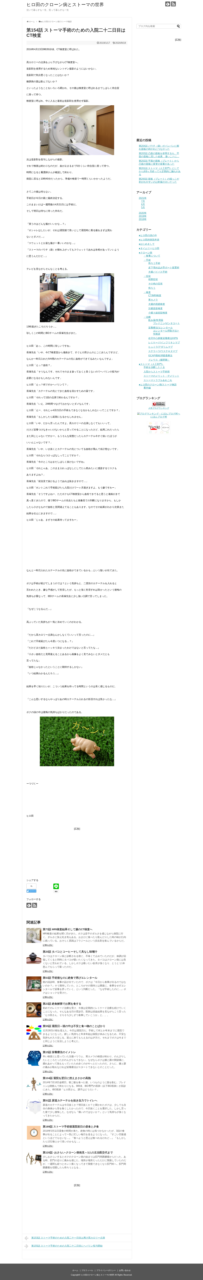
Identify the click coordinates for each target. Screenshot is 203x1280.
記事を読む (48, 945)
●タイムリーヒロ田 (149, 248)
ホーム (75, 1270)
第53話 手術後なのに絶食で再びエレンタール (70, 977)
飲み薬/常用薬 (155, 320)
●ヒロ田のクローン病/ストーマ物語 (158, 384)
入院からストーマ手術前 (157, 371)
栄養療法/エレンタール (160, 327)
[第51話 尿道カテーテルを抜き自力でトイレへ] (33, 1106)
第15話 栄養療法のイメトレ (59, 1052)
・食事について (152, 256)
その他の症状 (155, 283)
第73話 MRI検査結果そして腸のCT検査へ (67, 929)
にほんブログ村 (158, 417)
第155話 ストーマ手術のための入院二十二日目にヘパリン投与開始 (67, 1246)
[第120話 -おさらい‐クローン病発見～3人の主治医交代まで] (33, 1158)
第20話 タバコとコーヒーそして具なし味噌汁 (70, 951)
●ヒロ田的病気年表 (149, 239)
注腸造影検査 (155, 308)
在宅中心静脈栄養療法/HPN (163, 338)
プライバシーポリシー (106, 1270)
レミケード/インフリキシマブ (164, 342)
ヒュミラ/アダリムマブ (160, 347)
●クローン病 (145, 252)
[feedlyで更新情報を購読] (167, 3)
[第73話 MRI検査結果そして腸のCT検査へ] (33, 935)
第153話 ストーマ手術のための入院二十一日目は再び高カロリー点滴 (68, 1237)
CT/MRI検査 (154, 295)
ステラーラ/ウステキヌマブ (162, 351)
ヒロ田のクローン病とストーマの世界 (65, 4)
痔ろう (151, 288)
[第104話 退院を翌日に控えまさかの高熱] (33, 1084)
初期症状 (153, 279)
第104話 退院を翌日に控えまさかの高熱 (67, 1078)
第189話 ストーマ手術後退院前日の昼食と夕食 (71, 1126)
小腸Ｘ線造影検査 (157, 312)
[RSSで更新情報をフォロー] (173, 3)
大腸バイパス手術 (157, 272)
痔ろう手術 (154, 263)
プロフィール (87, 1270)
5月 (143, 207)
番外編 (147, 387)
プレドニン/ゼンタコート (166, 323)
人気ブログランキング (158, 408)
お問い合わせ (125, 1270)
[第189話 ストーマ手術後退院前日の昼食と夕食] (33, 1132)
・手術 (147, 260)
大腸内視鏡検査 (156, 304)
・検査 (147, 292)
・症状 (147, 276)
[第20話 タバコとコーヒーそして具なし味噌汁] (33, 957)
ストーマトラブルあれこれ (158, 380)
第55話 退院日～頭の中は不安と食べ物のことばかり (74, 1026)
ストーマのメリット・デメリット (161, 376)
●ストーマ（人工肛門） (151, 364)
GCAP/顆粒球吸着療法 (160, 355)
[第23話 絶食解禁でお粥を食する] (33, 1009)
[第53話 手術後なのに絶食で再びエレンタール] (33, 983)
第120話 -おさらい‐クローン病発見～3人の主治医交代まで (78, 1152)
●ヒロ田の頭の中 (148, 235)
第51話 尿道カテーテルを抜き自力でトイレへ (70, 1100)
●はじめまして (147, 244)
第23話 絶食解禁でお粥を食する (62, 1003)
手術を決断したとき (154, 367)
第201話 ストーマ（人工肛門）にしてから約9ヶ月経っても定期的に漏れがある (160, 171)
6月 (143, 204)
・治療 (147, 317)
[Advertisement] (77, 545)
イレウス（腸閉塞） (159, 360)
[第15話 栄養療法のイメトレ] (33, 1058)
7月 (143, 201)
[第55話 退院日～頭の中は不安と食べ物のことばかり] (33, 1032)
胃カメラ (153, 299)
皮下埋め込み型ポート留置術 (163, 267)
